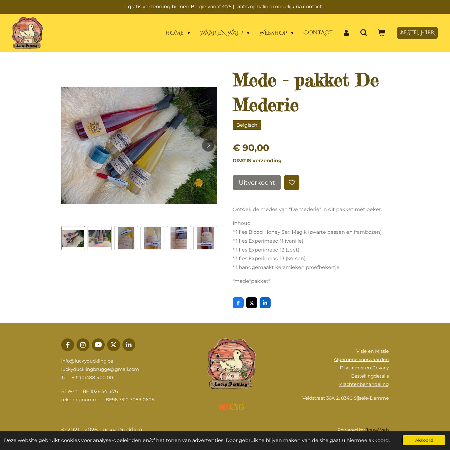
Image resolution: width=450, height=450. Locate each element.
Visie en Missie (372, 351)
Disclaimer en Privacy (364, 368)
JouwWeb (377, 430)
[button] (73, 238)
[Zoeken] (364, 33)
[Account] (346, 33)
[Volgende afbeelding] (208, 145)
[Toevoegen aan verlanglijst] (291, 182)
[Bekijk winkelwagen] (381, 33)
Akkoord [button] (424, 440)
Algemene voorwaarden (361, 359)
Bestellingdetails (370, 376)
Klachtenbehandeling (364, 384)
